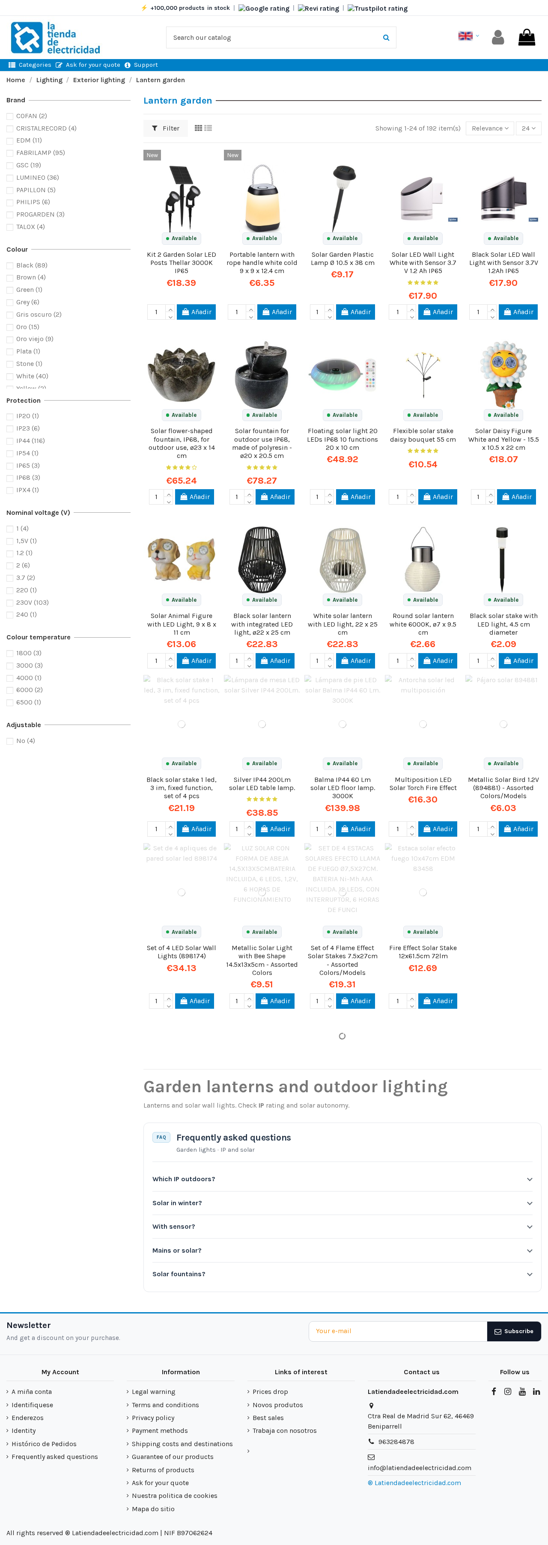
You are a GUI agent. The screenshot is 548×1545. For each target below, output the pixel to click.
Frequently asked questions (55, 1457)
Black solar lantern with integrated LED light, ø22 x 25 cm (262, 624)
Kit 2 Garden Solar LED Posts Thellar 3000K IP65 (181, 262)
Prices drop (270, 1392)
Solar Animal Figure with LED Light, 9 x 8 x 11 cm (181, 624)
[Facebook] (493, 1391)
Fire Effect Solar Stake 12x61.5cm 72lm (423, 952)
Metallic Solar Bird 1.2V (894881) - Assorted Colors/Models (503, 787)
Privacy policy (153, 1418)
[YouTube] (522, 1391)
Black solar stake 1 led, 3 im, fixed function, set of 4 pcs (181, 787)
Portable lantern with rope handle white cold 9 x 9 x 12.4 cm (262, 262)
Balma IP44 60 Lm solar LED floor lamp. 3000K (342, 787)
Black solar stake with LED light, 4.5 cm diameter (504, 624)
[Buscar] (386, 38)
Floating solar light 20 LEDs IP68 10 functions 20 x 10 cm (342, 439)
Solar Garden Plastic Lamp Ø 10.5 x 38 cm (343, 258)
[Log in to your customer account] (498, 37)
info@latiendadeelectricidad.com (419, 1468)
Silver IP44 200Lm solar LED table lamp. (262, 783)
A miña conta (32, 1392)
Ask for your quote (160, 1483)
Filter (170, 128)
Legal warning (154, 1392)
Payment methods (160, 1430)
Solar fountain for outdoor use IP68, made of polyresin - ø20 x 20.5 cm (262, 443)
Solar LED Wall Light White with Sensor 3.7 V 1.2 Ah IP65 (423, 262)
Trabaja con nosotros (285, 1430)
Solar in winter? (177, 1203)
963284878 (396, 1442)
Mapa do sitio (153, 1509)
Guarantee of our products (173, 1457)
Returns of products (163, 1470)
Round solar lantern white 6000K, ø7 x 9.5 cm (423, 624)
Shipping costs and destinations (182, 1444)
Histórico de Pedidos (44, 1444)
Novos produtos (278, 1405)
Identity (24, 1430)
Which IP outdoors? (183, 1179)
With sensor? (173, 1226)
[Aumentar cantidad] (170, 308)
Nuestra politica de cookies (174, 1496)
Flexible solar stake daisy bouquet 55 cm (423, 435)
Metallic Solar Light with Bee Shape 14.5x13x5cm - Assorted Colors (262, 960)
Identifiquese (32, 1405)
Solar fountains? (179, 1274)
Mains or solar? (177, 1250)
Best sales (268, 1418)
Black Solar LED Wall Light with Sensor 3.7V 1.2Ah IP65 (503, 262)
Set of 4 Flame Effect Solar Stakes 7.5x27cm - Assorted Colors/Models (343, 960)
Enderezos (28, 1418)
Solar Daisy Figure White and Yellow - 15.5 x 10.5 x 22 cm (503, 439)
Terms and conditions (165, 1405)
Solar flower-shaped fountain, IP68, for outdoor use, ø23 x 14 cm (182, 443)
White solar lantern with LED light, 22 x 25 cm (343, 624)
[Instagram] (508, 1391)
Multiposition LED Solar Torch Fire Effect (423, 783)
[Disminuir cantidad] (170, 316)
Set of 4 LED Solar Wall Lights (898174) (181, 952)
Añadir (201, 312)
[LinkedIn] (536, 1391)
